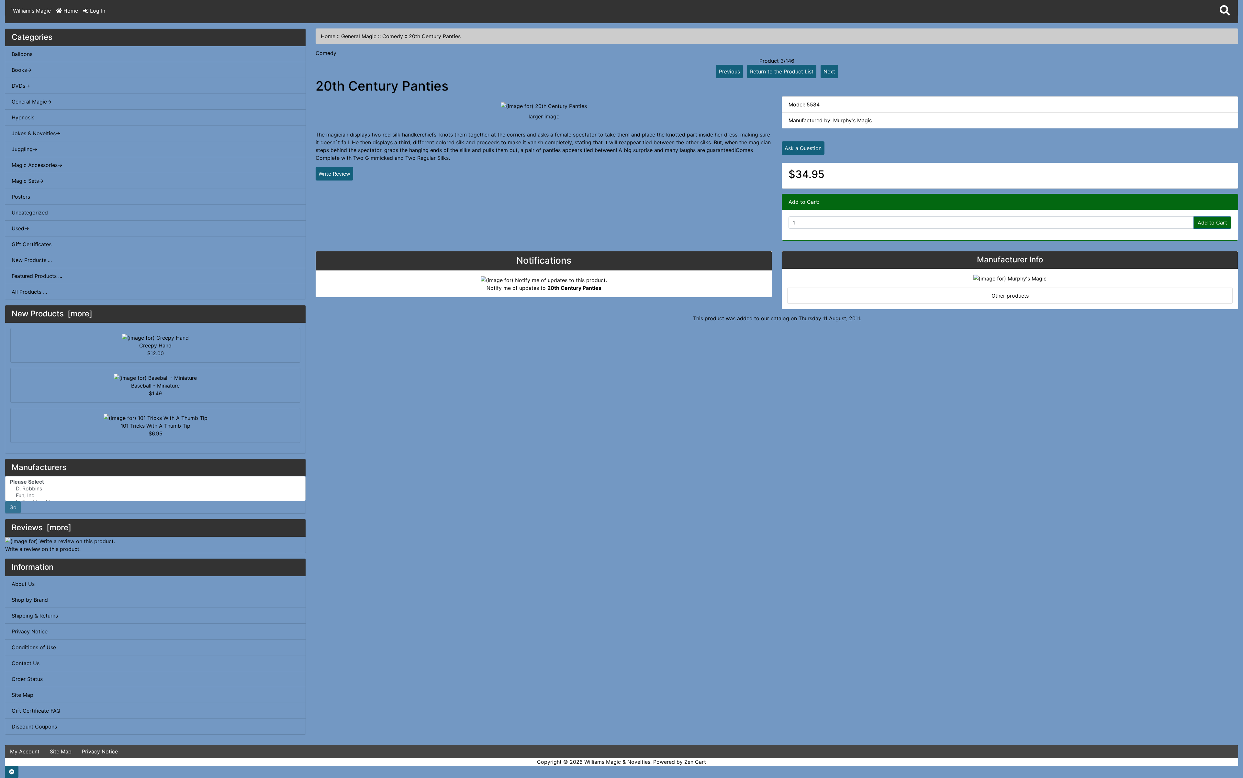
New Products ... (32, 260)
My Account (24, 751)
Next (829, 71)
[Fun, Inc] (155, 495)
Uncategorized (30, 212)
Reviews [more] (41, 527)
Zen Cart (695, 762)
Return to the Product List (781, 71)
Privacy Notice (30, 631)
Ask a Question (803, 148)
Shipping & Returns (35, 615)
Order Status (27, 679)
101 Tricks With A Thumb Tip (155, 425)
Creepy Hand (155, 345)
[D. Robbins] (155, 488)
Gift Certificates (31, 244)
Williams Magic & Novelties (617, 762)
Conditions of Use (34, 647)
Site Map (22, 695)
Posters (21, 196)
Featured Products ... (37, 276)
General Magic (358, 36)
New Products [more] (52, 313)
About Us (23, 584)
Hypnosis (23, 117)
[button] (1225, 11)
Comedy (392, 36)
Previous (729, 71)
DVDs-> (21, 85)
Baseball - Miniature (155, 385)
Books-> (22, 70)
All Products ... (29, 292)
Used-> (20, 228)
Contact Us (25, 663)
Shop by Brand (30, 600)
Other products (1010, 295)
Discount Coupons (34, 726)
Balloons (22, 54)
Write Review (334, 173)
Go (13, 507)
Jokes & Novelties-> (36, 133)
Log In (96, 10)
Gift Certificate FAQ (36, 710)
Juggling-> (25, 149)
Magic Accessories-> (37, 165)
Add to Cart (1212, 222)
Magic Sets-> (28, 181)
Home (70, 10)
